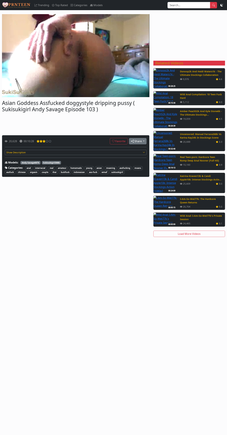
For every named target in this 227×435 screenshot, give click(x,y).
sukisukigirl (117, 172)
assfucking (124, 168)
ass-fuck (93, 172)
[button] (76, 152)
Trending (43, 5)
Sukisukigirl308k (51, 162)
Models (98, 5)
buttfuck (65, 172)
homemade (76, 168)
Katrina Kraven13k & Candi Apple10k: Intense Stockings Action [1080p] (200, 177)
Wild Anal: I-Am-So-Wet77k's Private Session (201, 217)
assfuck (10, 172)
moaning (110, 168)
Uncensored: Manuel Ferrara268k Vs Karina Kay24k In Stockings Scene (200, 136)
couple (45, 172)
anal (29, 168)
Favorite (120, 141)
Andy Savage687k (30, 162)
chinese (22, 172)
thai (55, 172)
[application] (75, 55)
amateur (62, 168)
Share (138, 141)
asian (99, 168)
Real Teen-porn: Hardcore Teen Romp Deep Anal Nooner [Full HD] (199, 158)
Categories (80, 5)
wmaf (104, 172)
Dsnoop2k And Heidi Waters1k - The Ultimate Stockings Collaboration (201, 73)
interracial (40, 168)
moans (137, 168)
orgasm (33, 172)
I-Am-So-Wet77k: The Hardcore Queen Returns (198, 200)
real (52, 168)
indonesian (79, 172)
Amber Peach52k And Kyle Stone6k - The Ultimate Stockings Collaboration (201, 113)
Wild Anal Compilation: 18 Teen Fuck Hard (201, 96)
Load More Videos (189, 234)
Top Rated (61, 5)
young (89, 168)
